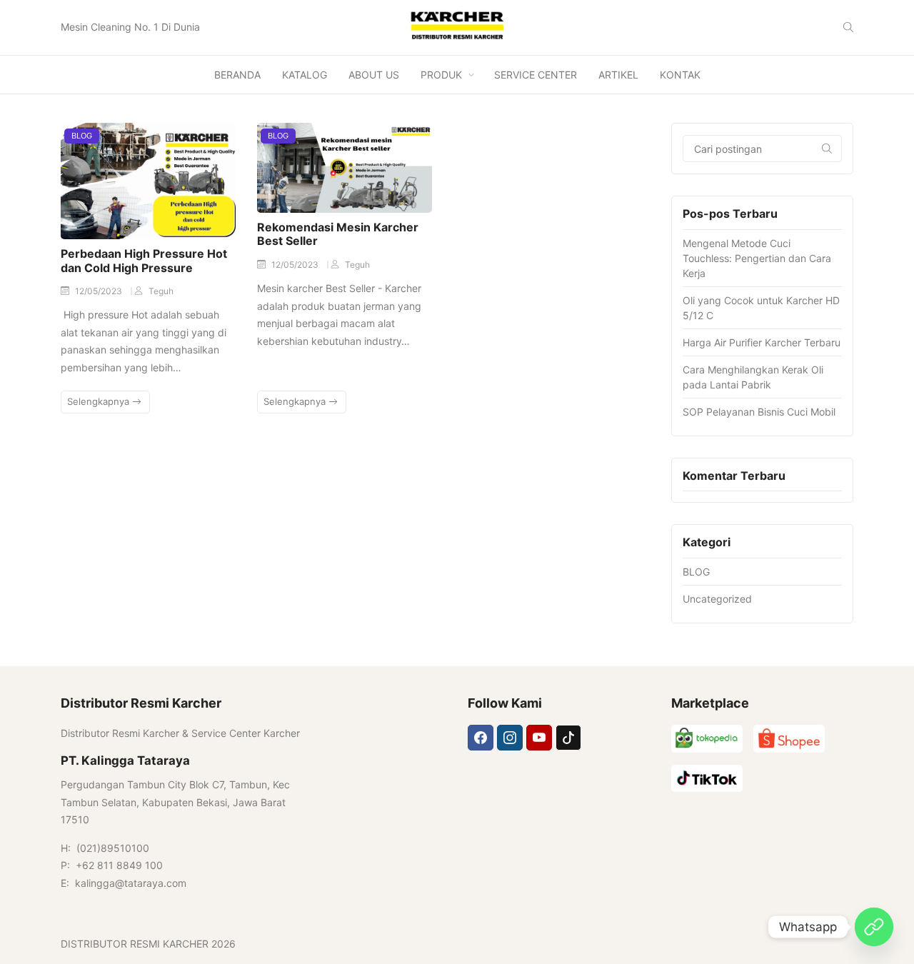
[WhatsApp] (874, 927)
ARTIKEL (618, 75)
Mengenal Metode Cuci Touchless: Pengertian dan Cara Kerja (757, 258)
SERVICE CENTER (535, 75)
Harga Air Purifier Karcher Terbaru (761, 342)
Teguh (161, 291)
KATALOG (304, 75)
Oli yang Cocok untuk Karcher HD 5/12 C (761, 307)
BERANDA (237, 75)
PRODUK (441, 75)
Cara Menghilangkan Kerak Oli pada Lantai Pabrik (753, 377)
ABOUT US (373, 75)
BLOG (81, 136)
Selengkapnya (99, 401)
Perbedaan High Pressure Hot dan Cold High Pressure (144, 260)
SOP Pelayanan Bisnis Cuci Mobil (759, 412)
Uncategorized (717, 599)
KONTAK (680, 75)
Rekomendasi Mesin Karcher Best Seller (337, 234)
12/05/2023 (99, 291)
